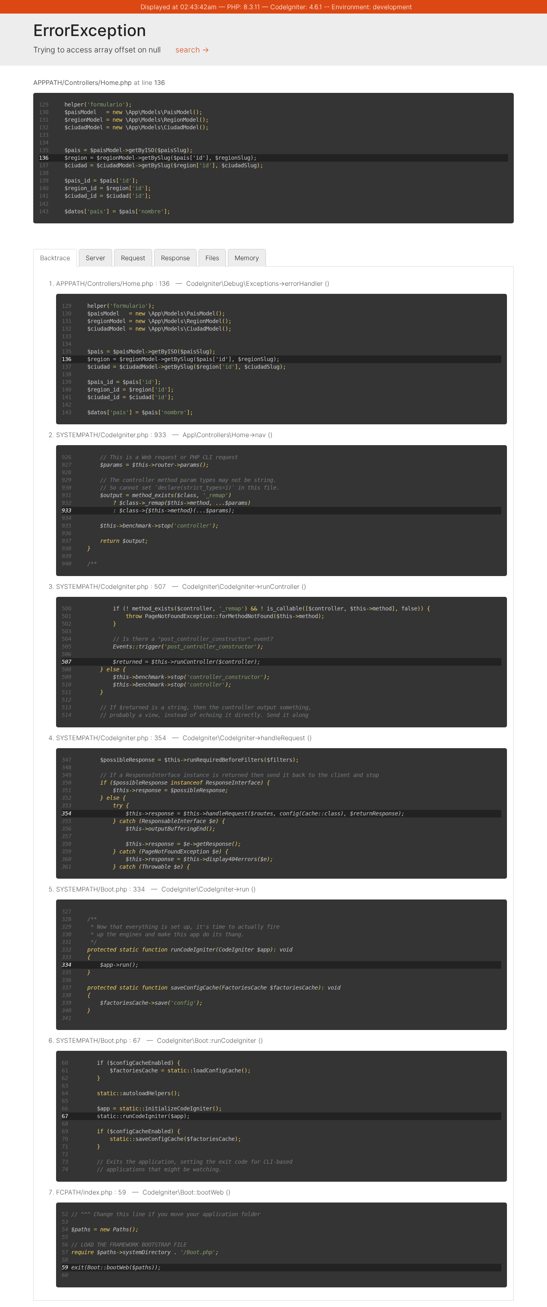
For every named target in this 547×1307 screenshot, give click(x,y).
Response (175, 258)
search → (192, 49)
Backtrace (55, 258)
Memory (247, 258)
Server (95, 258)
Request (133, 258)
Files (212, 258)
